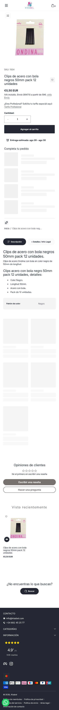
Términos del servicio (12, 703)
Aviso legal (45, 703)
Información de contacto (13, 706)
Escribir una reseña (29, 482)
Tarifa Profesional (12, 106)
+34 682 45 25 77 (15, 622)
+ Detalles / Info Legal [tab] (41, 242)
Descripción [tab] (16, 242)
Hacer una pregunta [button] (29, 489)
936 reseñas (12, 655)
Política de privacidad (33, 699)
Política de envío (31, 703)
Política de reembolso (12, 699)
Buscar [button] (31, 591)
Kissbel (14, 694)
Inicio (6, 228)
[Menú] (6, 5)
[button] (52, 5)
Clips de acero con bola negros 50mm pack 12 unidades (14, 550)
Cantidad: (9, 113)
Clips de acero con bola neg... (27, 228)
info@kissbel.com (15, 618)
